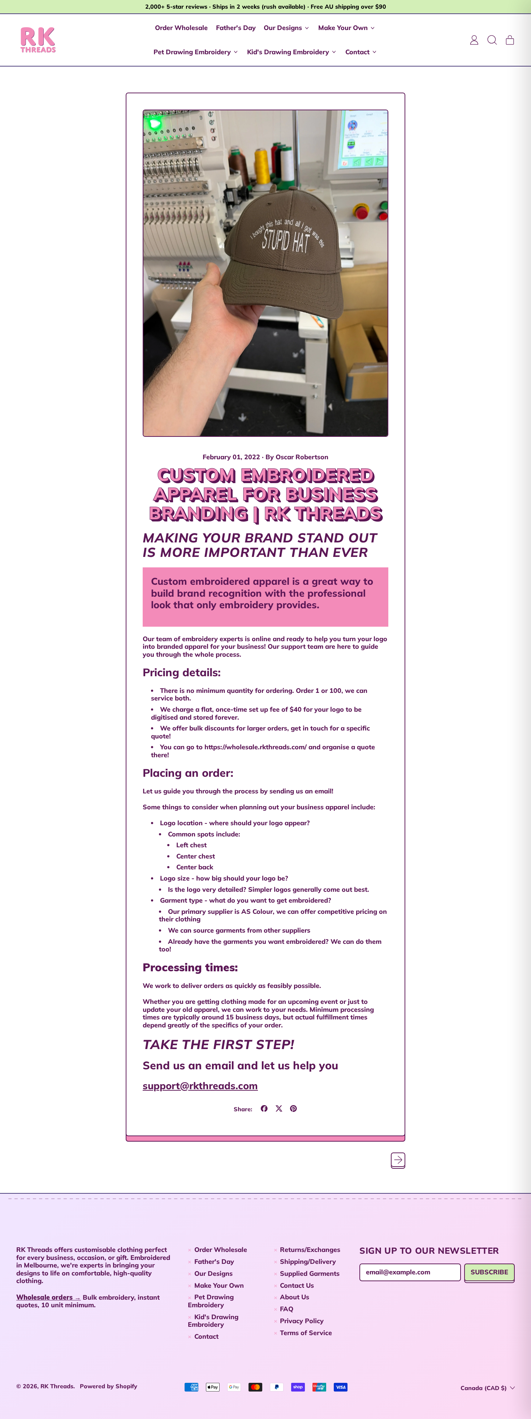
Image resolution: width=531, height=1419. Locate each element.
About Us (294, 1297)
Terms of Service (306, 1333)
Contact (206, 1336)
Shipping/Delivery (308, 1261)
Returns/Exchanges (310, 1249)
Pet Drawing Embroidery (211, 1301)
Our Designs (213, 1273)
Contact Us (297, 1285)
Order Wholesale (181, 28)
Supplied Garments (310, 1273)
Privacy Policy (302, 1321)
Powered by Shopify (108, 1386)
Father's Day (236, 28)
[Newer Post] (398, 1159)
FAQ (286, 1309)
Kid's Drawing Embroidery (213, 1321)
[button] (492, 39)
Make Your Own (219, 1285)
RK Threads (56, 1386)
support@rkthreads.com (200, 1085)
